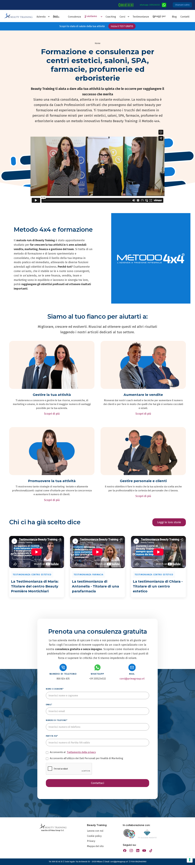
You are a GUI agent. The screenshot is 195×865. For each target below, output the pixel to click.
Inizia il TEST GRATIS (122, 26)
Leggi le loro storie (169, 522)
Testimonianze (141, 16)
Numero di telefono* (56, 720)
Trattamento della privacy (81, 752)
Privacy (91, 841)
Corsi (122, 16)
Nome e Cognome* (55, 689)
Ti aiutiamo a (91, 16)
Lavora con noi (95, 830)
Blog (174, 16)
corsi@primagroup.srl (132, 678)
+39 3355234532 (97, 678)
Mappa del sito (95, 846)
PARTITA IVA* (52, 736)
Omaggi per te (159, 16)
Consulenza (74, 16)
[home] (18, 17)
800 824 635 (63, 678)
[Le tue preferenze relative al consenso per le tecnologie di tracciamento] (190, 860)
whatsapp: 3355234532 (150, 5)
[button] (49, 16)
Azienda (41, 16)
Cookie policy (94, 836)
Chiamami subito (182, 5)
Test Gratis (56, 16)
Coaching (111, 16)
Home (97, 43)
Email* (49, 705)
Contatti (184, 16)
